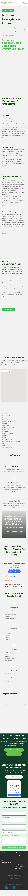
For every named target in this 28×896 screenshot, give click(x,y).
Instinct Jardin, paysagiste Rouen (14, 563)
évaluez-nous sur (13, 571)
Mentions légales (14, 878)
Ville (3, 829)
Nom (3, 811)
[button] (3, 705)
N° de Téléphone (6, 817)
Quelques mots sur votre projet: (10, 835)
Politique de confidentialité (14, 875)
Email (3, 823)
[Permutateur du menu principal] (25, 3)
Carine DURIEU (13, 576)
